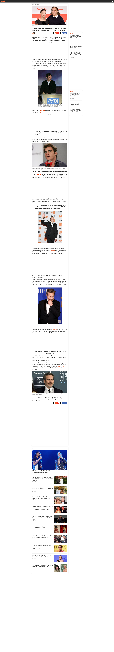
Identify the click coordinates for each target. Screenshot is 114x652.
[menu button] (112, 1)
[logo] (4, 1)
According (52, 250)
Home (33, 4)
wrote (36, 203)
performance (42, 110)
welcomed (39, 174)
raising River (46, 274)
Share (65, 33)
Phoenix (55, 329)
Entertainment (37, 4)
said (40, 112)
